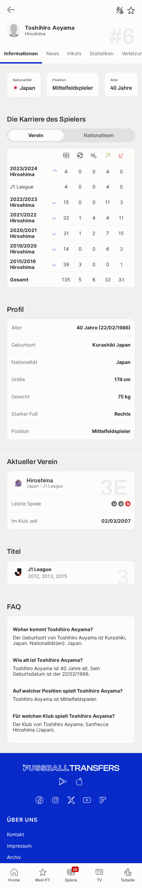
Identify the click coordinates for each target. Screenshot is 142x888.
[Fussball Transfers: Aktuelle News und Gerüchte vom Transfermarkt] (71, 768)
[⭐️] (131, 10)
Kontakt (15, 834)
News (52, 53)
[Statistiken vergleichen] (120, 10)
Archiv (14, 857)
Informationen (21, 53)
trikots (74, 53)
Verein (35, 135)
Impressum (19, 846)
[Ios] (79, 781)
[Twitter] (71, 800)
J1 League (21, 187)
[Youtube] (87, 800)
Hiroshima (35, 33)
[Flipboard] (103, 800)
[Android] (63, 781)
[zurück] (11, 10)
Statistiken (101, 53)
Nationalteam (99, 135)
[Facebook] (39, 800)
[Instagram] (55, 800)
